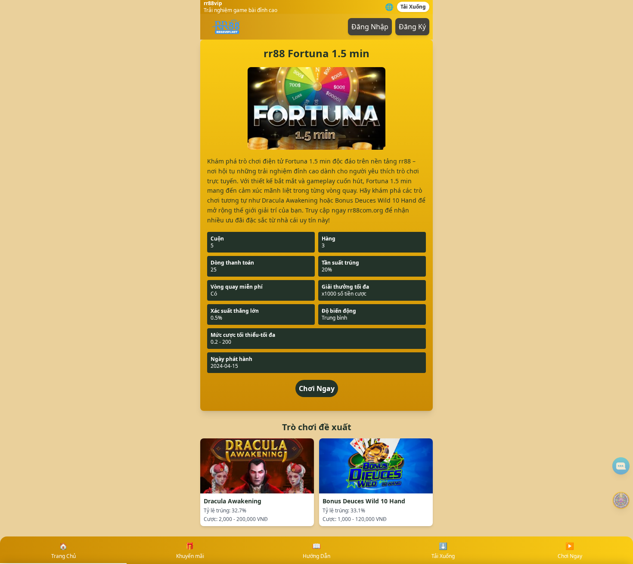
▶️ (570, 550)
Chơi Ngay (317, 388)
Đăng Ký (412, 26)
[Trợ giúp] (621, 466)
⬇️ (443, 550)
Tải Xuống (413, 6)
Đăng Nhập (369, 26)
